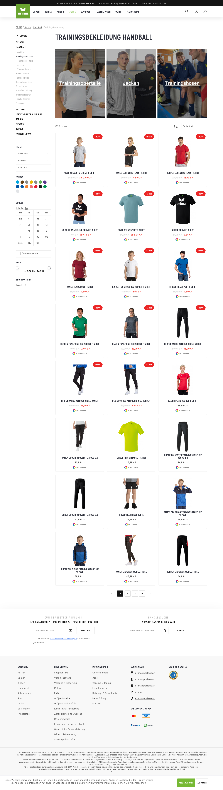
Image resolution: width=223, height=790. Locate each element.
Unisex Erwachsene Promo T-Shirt (80, 230)
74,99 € (40, 271)
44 (20, 231)
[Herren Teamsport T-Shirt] (182, 266)
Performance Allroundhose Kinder (182, 344)
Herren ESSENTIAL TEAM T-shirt (183, 173)
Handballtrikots (22, 73)
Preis (18, 262)
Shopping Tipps (24, 279)
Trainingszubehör (23, 94)
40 (38, 225)
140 (46, 212)
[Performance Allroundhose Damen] (79, 380)
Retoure (58, 688)
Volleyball (22, 109)
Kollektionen (24, 693)
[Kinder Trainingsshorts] (131, 494)
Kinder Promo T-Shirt (183, 230)
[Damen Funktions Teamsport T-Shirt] (131, 323)
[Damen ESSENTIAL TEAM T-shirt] (131, 152)
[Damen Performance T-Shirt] (182, 380)
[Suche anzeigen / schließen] (176, 11)
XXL (46, 237)
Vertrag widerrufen (65, 739)
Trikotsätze (23, 713)
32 (38, 219)
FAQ (56, 693)
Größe (20, 202)
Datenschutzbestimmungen (63, 638)
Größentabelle (62, 698)
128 (37, 212)
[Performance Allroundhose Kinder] (182, 323)
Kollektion (22, 167)
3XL (29, 243)
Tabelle (20, 208)
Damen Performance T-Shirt (182, 400)
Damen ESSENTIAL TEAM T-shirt (131, 173)
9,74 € (30, 271)
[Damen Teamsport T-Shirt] (79, 266)
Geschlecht (23, 153)
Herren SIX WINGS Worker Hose (183, 571)
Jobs (95, 677)
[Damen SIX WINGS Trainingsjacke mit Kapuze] (182, 494)
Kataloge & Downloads (104, 693)
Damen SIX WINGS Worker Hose (131, 571)
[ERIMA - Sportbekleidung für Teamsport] (23, 11)
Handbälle (20, 52)
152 (20, 219)
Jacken (20, 65)
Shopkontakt (61, 672)
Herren (21, 672)
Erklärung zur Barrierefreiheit (70, 724)
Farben (19, 176)
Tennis (19, 119)
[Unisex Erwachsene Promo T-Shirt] (79, 209)
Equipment (20, 103)
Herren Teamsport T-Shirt (182, 286)
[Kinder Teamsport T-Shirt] (131, 209)
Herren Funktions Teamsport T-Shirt (79, 344)
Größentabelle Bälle (65, 703)
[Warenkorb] (205, 11)
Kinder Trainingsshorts (131, 514)
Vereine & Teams (101, 682)
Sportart (22, 160)
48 (38, 231)
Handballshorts (22, 77)
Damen (21, 677)
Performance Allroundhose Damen (79, 400)
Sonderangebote (30, 253)
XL (38, 237)
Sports (23, 35)
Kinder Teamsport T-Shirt (131, 230)
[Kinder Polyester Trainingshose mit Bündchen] (182, 436)
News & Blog (99, 698)
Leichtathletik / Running (29, 114)
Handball (21, 47)
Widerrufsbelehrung (65, 734)
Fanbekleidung (24, 133)
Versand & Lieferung (65, 682)
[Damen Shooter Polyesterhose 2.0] (79, 436)
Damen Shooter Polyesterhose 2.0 (80, 457)
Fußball (20, 42)
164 (29, 219)
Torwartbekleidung (24, 82)
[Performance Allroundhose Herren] (131, 380)
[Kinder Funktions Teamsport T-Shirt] (131, 266)
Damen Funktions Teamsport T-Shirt (131, 344)
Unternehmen (100, 672)
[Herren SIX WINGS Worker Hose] (182, 550)
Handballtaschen (23, 98)
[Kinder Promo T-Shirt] (182, 209)
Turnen (20, 128)
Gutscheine (23, 708)
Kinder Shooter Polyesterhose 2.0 (79, 514)
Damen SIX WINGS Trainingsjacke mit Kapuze (183, 513)
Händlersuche (100, 688)
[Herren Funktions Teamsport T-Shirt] (79, 323)
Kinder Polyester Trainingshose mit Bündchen (183, 456)
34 (46, 219)
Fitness (20, 124)
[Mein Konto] (196, 11)
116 (29, 212)
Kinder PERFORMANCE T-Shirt (131, 457)
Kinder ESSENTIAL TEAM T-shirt (79, 173)
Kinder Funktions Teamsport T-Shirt (131, 286)
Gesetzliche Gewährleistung (69, 729)
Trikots (19, 285)
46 (29, 231)
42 (46, 225)
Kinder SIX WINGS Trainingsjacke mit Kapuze (80, 570)
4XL (37, 243)
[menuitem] (36, 12)
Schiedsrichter (22, 86)
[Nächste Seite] (151, 593)
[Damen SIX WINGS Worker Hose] (131, 550)
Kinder (21, 682)
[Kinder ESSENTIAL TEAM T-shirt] (79, 152)
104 (20, 212)
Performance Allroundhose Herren (131, 400)
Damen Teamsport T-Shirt (79, 286)
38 (29, 225)
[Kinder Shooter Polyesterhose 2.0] (79, 494)
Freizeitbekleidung (24, 90)
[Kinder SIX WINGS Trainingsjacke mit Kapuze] (79, 550)
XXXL (20, 243)
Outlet (20, 703)
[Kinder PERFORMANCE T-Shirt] (131, 436)
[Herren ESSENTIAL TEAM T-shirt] (182, 152)
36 (20, 225)
